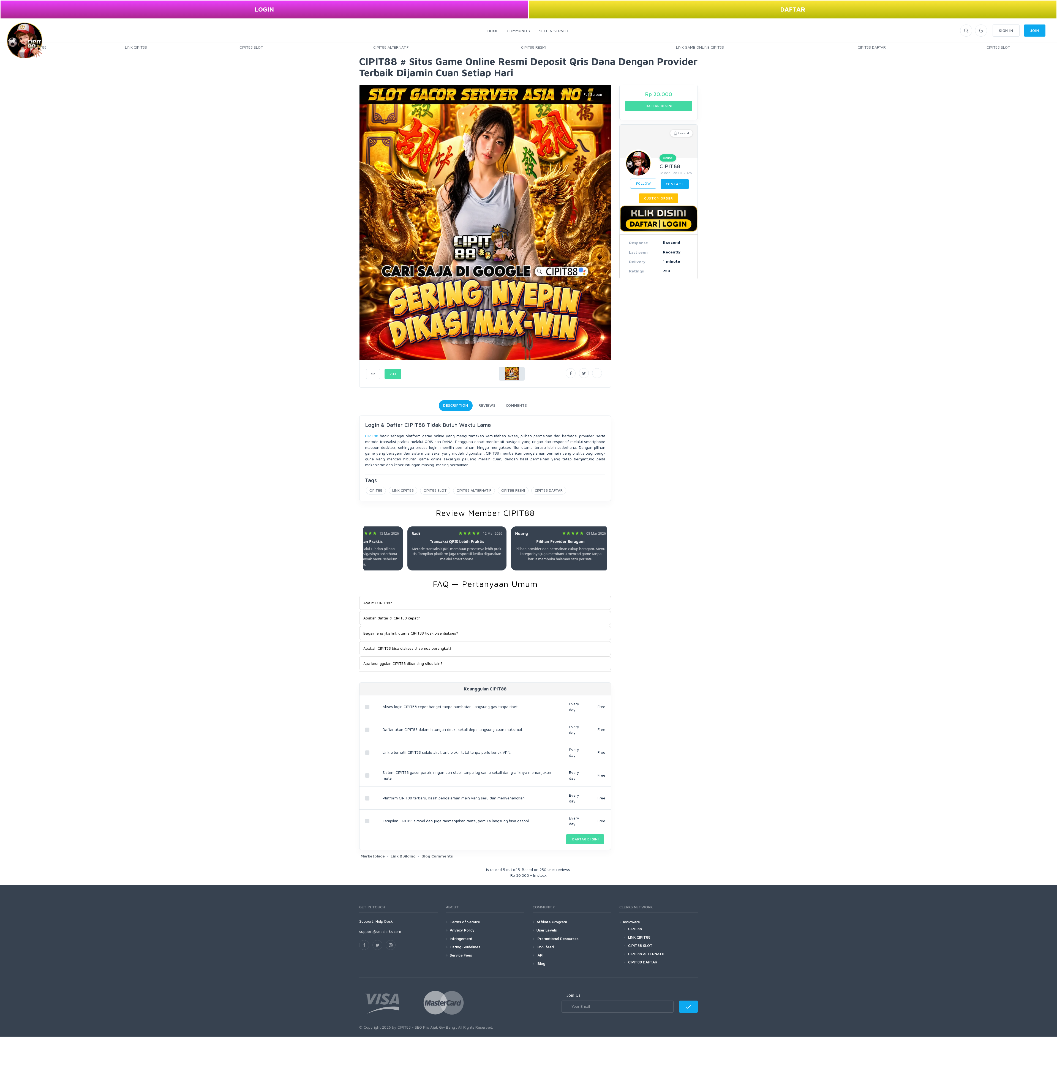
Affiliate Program (551, 921)
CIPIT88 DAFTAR (872, 47)
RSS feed (545, 946)
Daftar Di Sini (585, 839)
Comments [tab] (516, 405)
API (539, 955)
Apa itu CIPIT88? (377, 602)
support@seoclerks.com (380, 931)
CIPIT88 (371, 435)
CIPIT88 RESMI (533, 47)
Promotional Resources (557, 938)
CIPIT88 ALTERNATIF (390, 47)
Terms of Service (465, 921)
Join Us (573, 995)
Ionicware (631, 921)
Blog (540, 963)
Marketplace (373, 856)
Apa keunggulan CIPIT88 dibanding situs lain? (402, 663)
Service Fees (461, 955)
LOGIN (264, 9)
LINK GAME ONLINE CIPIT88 (700, 47)
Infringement (461, 938)
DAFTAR (792, 9)
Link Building (403, 856)
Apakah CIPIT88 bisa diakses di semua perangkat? (407, 648)
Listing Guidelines (465, 946)
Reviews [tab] (487, 405)
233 (393, 374)
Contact (675, 184)
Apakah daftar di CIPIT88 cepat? (391, 618)
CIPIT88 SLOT (251, 47)
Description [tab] (455, 405)
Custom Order (658, 198)
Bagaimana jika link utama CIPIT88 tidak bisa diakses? (410, 633)
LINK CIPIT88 (136, 47)
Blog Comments (437, 856)
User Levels (546, 930)
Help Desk (384, 921)
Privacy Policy (462, 930)
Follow (643, 183)
